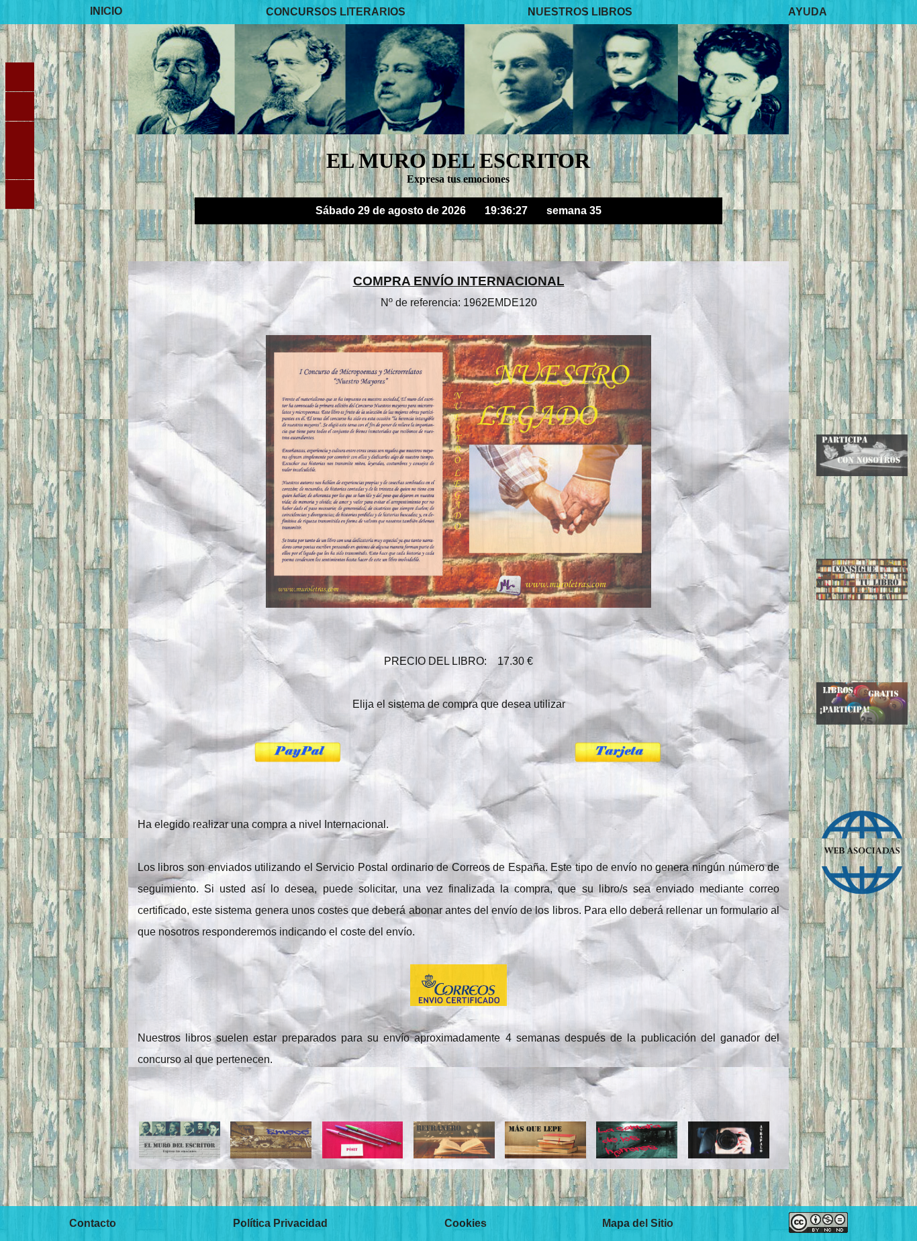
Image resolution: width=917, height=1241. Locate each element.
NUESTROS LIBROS (580, 11)
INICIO (106, 11)
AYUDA (807, 11)
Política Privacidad (280, 1223)
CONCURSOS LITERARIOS (335, 11)
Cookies (465, 1223)
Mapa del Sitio (637, 1223)
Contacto (92, 1223)
